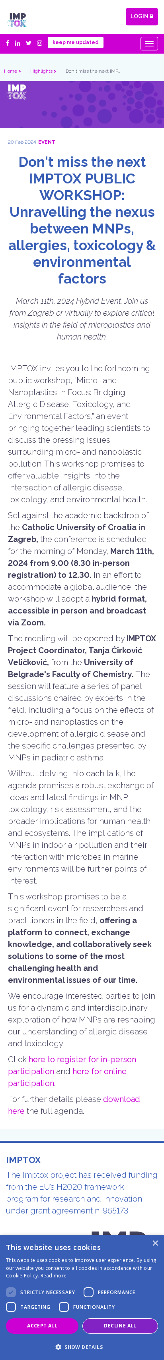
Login (140, 16)
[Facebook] (8, 43)
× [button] (155, 1243)
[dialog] (82, 1297)
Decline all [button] (120, 1325)
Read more (54, 1275)
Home (11, 71)
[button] (82, 1346)
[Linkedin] (16, 43)
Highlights (42, 71)
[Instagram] (38, 43)
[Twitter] (27, 43)
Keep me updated (76, 42)
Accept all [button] (42, 1325)
